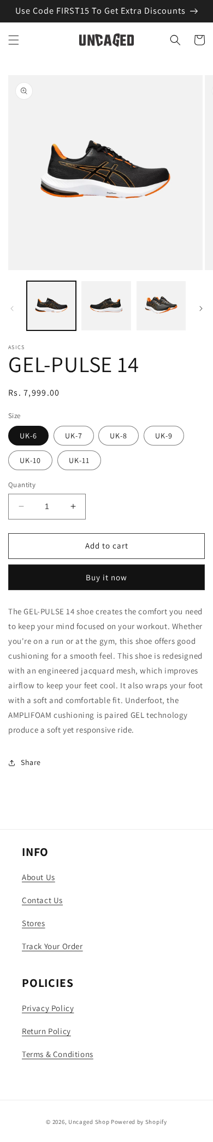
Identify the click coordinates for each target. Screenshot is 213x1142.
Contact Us (42, 900)
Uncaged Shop (88, 1122)
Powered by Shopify (139, 1122)
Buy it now (106, 577)
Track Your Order (52, 946)
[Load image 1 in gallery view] (51, 305)
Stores (33, 923)
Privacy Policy (48, 1008)
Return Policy (46, 1031)
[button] (14, 40)
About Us (38, 877)
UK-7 (73, 436)
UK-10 (30, 460)
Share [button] (31, 762)
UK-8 (118, 436)
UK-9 (164, 436)
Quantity (22, 484)
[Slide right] (201, 308)
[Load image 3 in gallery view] (161, 305)
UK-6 (28, 436)
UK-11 (79, 460)
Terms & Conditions (57, 1054)
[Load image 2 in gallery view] (106, 305)
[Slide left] (12, 308)
